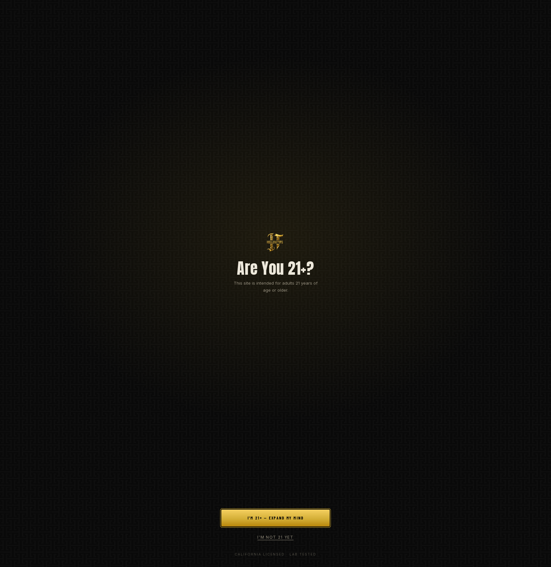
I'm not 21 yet (275, 537)
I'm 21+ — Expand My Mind (275, 517)
